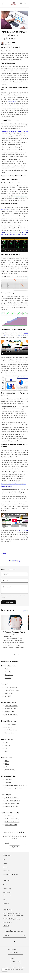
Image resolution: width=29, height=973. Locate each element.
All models (8, 677)
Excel (6, 669)
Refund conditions (8, 896)
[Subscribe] (24, 843)
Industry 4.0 (8, 779)
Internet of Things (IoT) (12, 797)
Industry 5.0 (8, 782)
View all (25, 610)
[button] (3, 3)
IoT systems (5, 209)
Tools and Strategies (11, 705)
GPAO (7, 760)
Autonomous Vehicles (11, 806)
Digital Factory (12, 967)
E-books (5, 867)
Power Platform (9, 769)
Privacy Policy (7, 888)
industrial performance (19, 196)
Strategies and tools (11, 730)
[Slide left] (11, 654)
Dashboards (8, 727)
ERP (6, 766)
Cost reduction (9, 733)
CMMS (7, 763)
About (4, 885)
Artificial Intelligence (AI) (12, 800)
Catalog (5, 863)
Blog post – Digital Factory (10, 874)
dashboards (12, 101)
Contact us (6, 903)
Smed (6, 751)
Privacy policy (10, 969)
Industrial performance (12, 690)
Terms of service (19, 969)
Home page (6, 870)
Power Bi (7, 672)
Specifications (9, 693)
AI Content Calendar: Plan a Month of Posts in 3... (14, 633)
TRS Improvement (10, 724)
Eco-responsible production (13, 788)
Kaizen (7, 742)
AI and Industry (9, 816)
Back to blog (15, 561)
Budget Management (11, 714)
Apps (4, 859)
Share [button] (4, 553)
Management (9, 674)
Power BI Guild (9, 711)
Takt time (7, 745)
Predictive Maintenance (12, 822)
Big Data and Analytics (12, 803)
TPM (6, 748)
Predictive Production (11, 819)
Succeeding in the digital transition (15, 785)
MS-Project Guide (10, 708)
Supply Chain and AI (11, 824)
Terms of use (6, 892)
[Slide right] (18, 654)
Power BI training (22, 530)
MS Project (22, 335)
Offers (5, 899)
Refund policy (21, 967)
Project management (11, 687)
